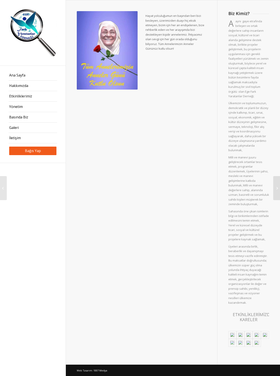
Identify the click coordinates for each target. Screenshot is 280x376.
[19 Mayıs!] (276, 188)
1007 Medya (100, 370)
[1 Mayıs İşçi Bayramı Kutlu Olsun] (3, 188)
